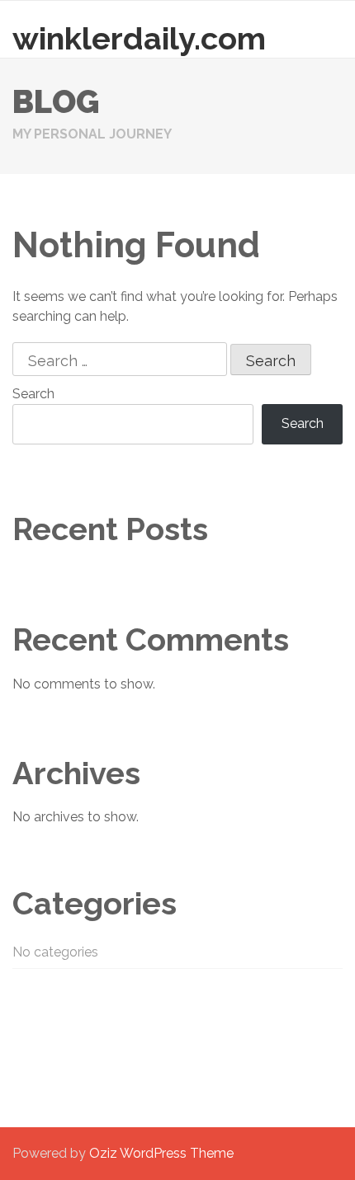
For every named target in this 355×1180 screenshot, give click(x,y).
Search (33, 394)
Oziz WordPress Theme (161, 1153)
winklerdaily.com (139, 38)
